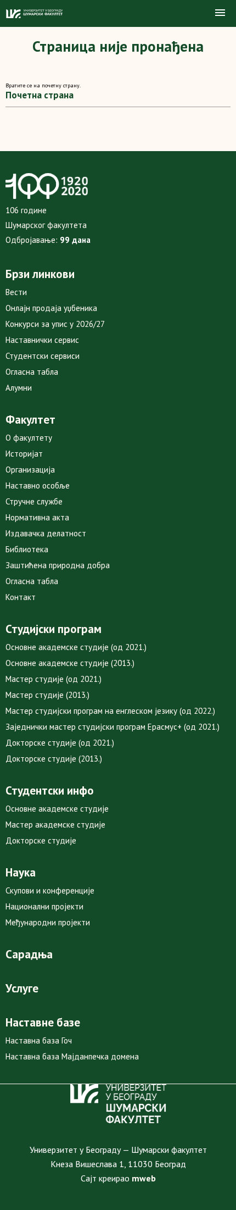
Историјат (24, 453)
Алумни (18, 387)
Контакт (20, 597)
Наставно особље (37, 485)
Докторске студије (40, 840)
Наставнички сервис (42, 340)
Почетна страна (39, 95)
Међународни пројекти (47, 922)
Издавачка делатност (45, 533)
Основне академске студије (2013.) (69, 663)
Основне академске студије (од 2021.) (76, 647)
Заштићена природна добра (57, 565)
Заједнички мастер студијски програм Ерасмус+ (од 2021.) (112, 726)
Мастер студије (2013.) (47, 695)
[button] (220, 13)
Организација (30, 469)
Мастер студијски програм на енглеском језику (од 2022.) (110, 711)
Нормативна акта (37, 517)
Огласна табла (31, 372)
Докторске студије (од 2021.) (59, 742)
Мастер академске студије (55, 824)
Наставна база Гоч (38, 1040)
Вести (16, 292)
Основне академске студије (57, 808)
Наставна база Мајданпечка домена (72, 1056)
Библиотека (26, 549)
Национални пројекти (44, 906)
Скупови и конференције (49, 890)
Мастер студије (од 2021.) (53, 679)
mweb (144, 1178)
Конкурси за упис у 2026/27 (55, 324)
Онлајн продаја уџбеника (51, 308)
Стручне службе (34, 501)
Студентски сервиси (42, 356)
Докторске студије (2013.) (53, 758)
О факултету (28, 437)
